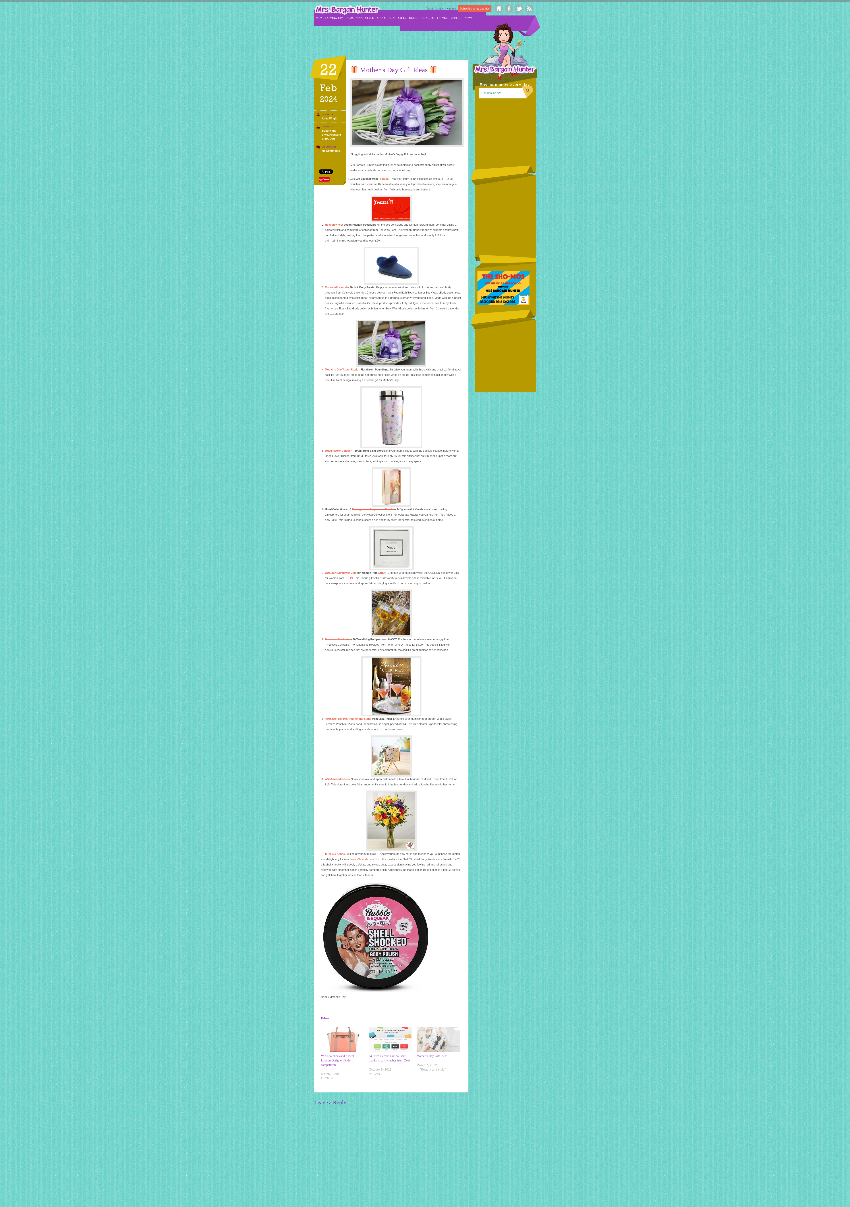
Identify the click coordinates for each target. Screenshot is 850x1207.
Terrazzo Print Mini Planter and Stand (348, 718)
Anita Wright (329, 118)
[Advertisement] (394, 40)
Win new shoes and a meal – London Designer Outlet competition (338, 1060)
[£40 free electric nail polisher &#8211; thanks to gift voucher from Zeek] (390, 1039)
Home (413, 17)
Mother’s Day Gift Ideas (432, 1056)
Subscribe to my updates (475, 8)
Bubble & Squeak (335, 854)
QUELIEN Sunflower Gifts (341, 572)
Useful (456, 17)
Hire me (451, 8)
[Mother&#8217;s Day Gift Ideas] (438, 1039)
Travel (442, 17)
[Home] (498, 8)
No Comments (331, 150)
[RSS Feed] (529, 8)
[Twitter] (519, 8)
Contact (439, 8)
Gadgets (427, 17)
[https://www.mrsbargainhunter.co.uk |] (347, 10)
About (429, 8)
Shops (381, 17)
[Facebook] (509, 8)
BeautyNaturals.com (362, 859)
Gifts (402, 17)
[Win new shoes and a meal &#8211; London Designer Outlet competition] (342, 1039)
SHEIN (382, 572)
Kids (392, 17)
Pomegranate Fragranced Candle (373, 509)
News (468, 17)
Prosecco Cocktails (337, 639)
